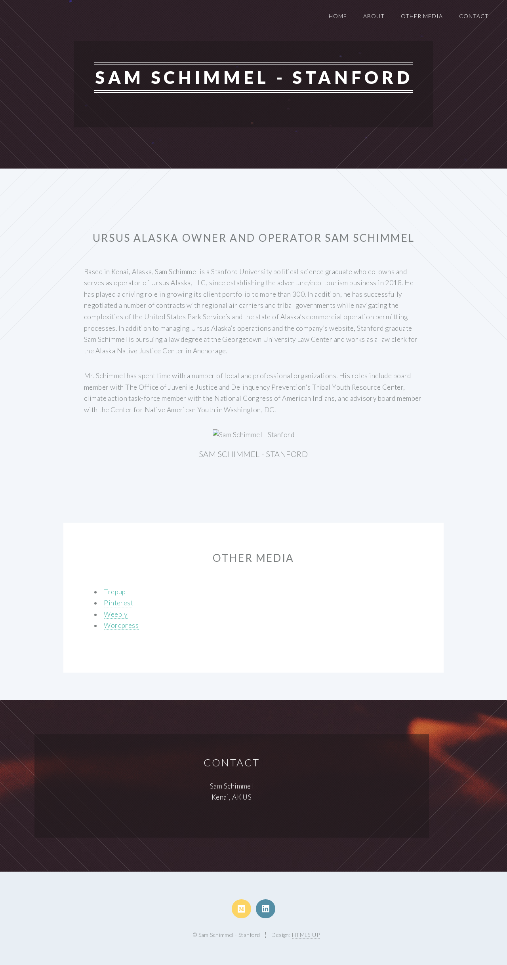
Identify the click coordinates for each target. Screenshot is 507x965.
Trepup (115, 592)
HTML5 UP (306, 934)
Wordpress (121, 625)
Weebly (116, 614)
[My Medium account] (241, 909)
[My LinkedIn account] (265, 909)
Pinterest (118, 603)
